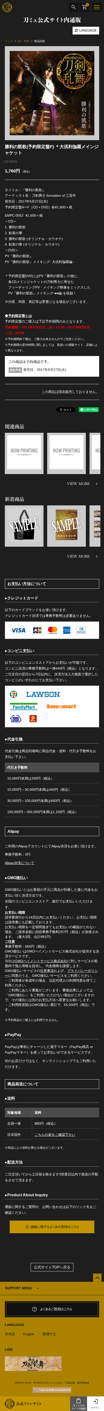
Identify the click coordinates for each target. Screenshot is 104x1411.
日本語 (10, 1334)
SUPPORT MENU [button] (18, 1288)
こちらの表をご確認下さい (55, 1135)
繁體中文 (49, 1334)
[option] (52, 93)
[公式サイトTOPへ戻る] (97, 1278)
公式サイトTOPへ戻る (52, 1267)
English (28, 1334)
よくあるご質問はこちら (56, 1309)
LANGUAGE (87, 30)
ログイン (95, 1407)
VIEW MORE (78, 483)
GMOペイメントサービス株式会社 (41, 961)
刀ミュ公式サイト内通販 (78, 1407)
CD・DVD (10, 161)
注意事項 (47, 971)
